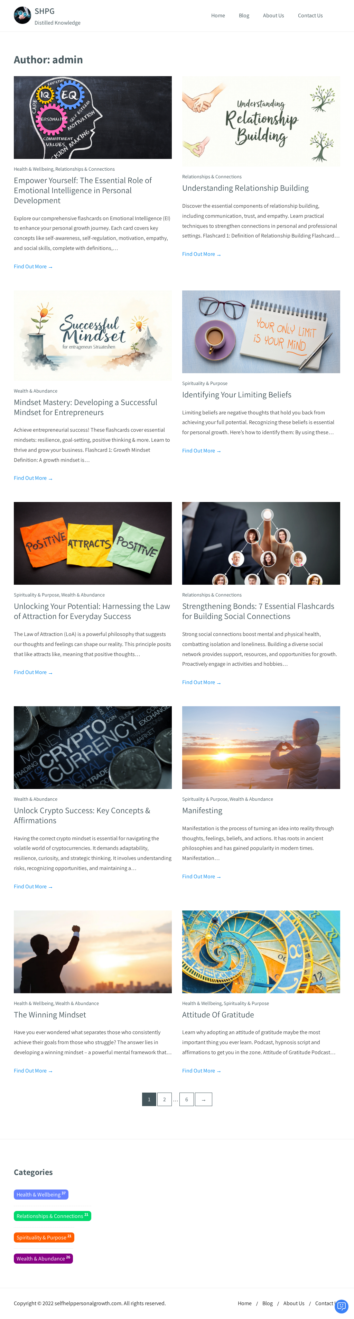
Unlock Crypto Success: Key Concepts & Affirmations (82, 815)
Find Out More (33, 266)
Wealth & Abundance (35, 390)
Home (218, 15)
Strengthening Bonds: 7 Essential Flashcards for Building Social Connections (258, 610)
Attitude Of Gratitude (218, 1014)
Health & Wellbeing (33, 168)
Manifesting (202, 810)
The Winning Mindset (50, 1014)
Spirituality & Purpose (204, 383)
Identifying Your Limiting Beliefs (236, 394)
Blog (244, 15)
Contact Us (310, 15)
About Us (273, 15)
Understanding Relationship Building (245, 187)
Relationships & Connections (85, 168)
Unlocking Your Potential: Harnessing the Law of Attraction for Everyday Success (92, 610)
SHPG (45, 10)
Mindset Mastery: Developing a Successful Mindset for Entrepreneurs (85, 407)
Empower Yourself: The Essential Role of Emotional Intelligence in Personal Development (83, 190)
